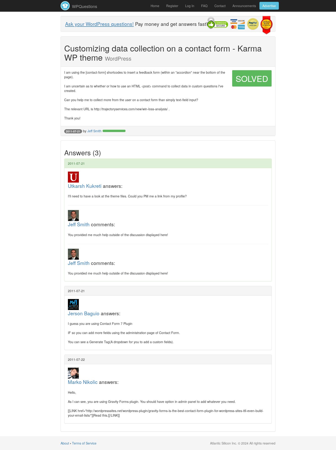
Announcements (244, 5)
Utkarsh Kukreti (84, 185)
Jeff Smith (94, 131)
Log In (189, 5)
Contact (220, 5)
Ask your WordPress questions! (99, 23)
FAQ (204, 5)
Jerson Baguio (83, 313)
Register (172, 5)
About (65, 443)
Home (155, 5)
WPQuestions (84, 6)
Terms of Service (84, 443)
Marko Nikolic (83, 381)
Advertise (269, 5)
